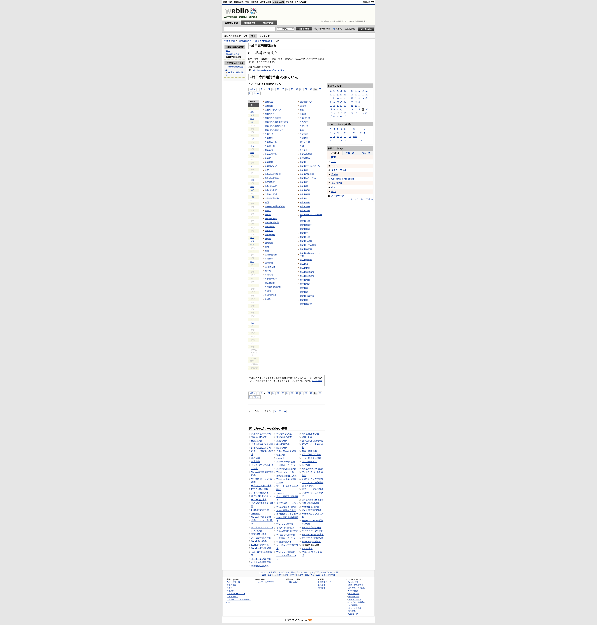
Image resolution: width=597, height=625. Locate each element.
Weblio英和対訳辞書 (311, 527)
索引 (253, 36)
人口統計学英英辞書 (261, 537)
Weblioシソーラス (285, 472)
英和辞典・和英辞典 (356, 588)
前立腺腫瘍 (305, 229)
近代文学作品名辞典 (311, 454)
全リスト (304, 150)
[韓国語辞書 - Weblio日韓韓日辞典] (241, 15)
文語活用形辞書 (258, 437)
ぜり (252, 241)
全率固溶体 (305, 158)
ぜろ (252, 251)
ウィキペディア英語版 (312, 531)
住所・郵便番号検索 (311, 458)
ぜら (252, 238)
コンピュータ (283, 572)
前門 (267, 202)
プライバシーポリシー (236, 594)
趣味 (286, 575)
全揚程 (268, 291)
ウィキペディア (309, 461)
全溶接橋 (269, 275)
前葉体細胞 (270, 283)
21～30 (365, 153)
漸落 (302, 130)
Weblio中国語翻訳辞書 (313, 534)
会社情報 (321, 585)
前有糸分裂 (270, 234)
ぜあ (252, 108)
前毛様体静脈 (271, 186)
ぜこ (252, 139)
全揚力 (303, 106)
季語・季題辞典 (309, 451)
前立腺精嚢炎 (306, 259)
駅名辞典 (280, 454)
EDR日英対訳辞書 (260, 510)
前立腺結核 (305, 202)
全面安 (268, 158)
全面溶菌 (269, 162)
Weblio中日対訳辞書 (261, 548)
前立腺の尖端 (306, 304)
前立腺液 (304, 170)
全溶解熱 (269, 263)
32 (306, 89)
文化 (264, 575)
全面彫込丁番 (271, 142)
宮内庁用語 (307, 437)
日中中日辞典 (265, 2)
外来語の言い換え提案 (262, 444)
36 (250, 93)
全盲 (267, 170)
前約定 (268, 210)
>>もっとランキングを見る (360, 199)
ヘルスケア (278, 575)
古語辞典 (289, 2)
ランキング (264, 36)
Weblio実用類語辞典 (286, 468)
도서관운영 (336, 183)
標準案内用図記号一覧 (312, 440)
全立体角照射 (306, 154)
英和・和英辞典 (251, 2)
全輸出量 (269, 243)
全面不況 (269, 134)
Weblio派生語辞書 (310, 506)
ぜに (252, 180)
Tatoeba (280, 493)
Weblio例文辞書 (259, 541)
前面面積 (269, 150)
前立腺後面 (305, 210)
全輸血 (268, 239)
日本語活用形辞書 (310, 433)
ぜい (252, 112)
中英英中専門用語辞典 (312, 538)
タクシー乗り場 (339, 170)
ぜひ (252, 197)
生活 (269, 575)
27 (283, 89)
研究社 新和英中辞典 (286, 475)
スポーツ (294, 575)
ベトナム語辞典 (354, 608)
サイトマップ (232, 596)
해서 (333, 187)
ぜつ (252, 166)
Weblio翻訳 (353, 591)
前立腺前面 (305, 280)
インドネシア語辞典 (356, 602)
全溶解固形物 (271, 255)
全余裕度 (304, 122)
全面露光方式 (271, 166)
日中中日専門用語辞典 (287, 531)
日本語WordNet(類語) (312, 468)
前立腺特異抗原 (307, 296)
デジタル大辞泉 (284, 433)
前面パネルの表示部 (274, 130)
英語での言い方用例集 (312, 479)
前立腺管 (304, 182)
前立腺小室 (305, 237)
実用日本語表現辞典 (261, 433)
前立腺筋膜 (305, 194)
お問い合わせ (293, 582)
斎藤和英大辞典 (258, 534)
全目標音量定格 (272, 198)
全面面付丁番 (271, 154)
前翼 (302, 110)
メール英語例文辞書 (286, 510)
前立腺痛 (304, 288)
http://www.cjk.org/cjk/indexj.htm (268, 70)
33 (311, 89)
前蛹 (267, 247)
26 (278, 89)
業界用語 (272, 572)
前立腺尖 (304, 264)
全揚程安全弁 (271, 295)
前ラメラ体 (305, 142)
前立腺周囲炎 (306, 225)
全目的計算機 (271, 194)
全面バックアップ (273, 110)
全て (228, 51)
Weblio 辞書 (229, 40)
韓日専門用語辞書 (264, 40)
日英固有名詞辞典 (310, 503)
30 (297, 89)
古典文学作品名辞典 (286, 451)
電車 (293, 572)
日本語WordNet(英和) (312, 499)
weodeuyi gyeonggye (342, 179)
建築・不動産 (326, 572)
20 (280, 411)
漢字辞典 (306, 465)
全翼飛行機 (305, 118)
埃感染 (334, 174)
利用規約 (230, 591)
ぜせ (252, 153)
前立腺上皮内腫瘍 (308, 245)
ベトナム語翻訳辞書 (261, 562)
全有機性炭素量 (272, 222)
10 (275, 411)
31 (301, 89)
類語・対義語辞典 (236, 2)
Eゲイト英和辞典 (259, 489)
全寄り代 (304, 126)
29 (292, 89)
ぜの (252, 190)
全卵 (302, 146)
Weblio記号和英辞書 (261, 517)
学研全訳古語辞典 (260, 565)
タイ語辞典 (353, 605)
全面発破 (269, 102)
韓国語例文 (249, 23)
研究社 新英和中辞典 (261, 485)
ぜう (252, 115)
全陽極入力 (270, 267)
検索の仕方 (231, 585)
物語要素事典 (282, 444)
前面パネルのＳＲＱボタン (277, 122)
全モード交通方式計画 (275, 206)
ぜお (252, 122)
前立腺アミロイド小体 (310, 166)
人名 (312, 575)
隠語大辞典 (281, 447)
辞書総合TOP (368, 2)
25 (273, 89)
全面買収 (269, 106)
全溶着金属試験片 (273, 287)
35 (320, 89)
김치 (333, 161)
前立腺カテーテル (308, 178)
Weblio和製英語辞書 (286, 507)
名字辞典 (255, 461)
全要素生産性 (271, 279)
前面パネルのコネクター (276, 126)
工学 (317, 572)
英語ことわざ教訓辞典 (312, 489)
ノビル (334, 166)
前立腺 (303, 162)
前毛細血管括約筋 (273, 174)
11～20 (350, 153)
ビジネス (263, 572)
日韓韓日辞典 (278, 2)
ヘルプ (229, 588)
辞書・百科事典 (328, 575)
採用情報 (321, 588)
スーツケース (337, 196)
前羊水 (268, 271)
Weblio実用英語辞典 (286, 479)
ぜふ (252, 200)
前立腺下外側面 (307, 174)
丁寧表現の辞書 (284, 437)
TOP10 (334, 153)
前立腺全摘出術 (307, 272)
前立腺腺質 (305, 268)
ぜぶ (252, 323)
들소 (333, 191)
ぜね (252, 187)
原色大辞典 (281, 440)
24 (269, 89)
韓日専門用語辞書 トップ (235, 36)
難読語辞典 (256, 440)
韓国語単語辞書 (284, 541)
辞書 (225, 2)
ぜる (252, 244)
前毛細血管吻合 (272, 178)
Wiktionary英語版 (284, 524)
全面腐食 (269, 138)
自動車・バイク (303, 572)
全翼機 (303, 114)
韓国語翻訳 (268, 23)
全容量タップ (306, 102)
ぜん (252, 262)
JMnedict (255, 513)
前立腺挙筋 (305, 190)
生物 (301, 575)
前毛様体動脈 (271, 190)
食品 (307, 575)
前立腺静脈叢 (306, 249)
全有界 (268, 214)
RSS (310, 620)
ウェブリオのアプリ (265, 582)
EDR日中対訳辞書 (260, 545)
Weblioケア (353, 614)
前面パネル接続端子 (274, 118)
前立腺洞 (304, 300)
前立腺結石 (305, 206)
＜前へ (252, 89)
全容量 (268, 299)
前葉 (267, 251)
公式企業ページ (324, 582)
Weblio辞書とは (233, 582)
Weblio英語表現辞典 (311, 510)
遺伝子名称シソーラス (287, 503)
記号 (355, 136)
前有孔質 (269, 230)
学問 (336, 572)
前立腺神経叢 (306, 241)
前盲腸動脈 (270, 182)
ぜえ (252, 119)
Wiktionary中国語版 (311, 541)
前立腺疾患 (305, 221)
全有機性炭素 (271, 218)
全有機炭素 (270, 226)
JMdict (279, 482)
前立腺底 (304, 292)
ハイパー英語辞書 (260, 492)
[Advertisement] (317, 13)
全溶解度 (269, 259)
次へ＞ (257, 93)
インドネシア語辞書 (261, 558)
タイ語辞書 (307, 548)
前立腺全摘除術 (307, 276)
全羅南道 (304, 134)
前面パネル (270, 114)
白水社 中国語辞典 (285, 528)
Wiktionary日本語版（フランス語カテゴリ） (286, 555)
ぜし (252, 146)
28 (287, 89)
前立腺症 (304, 233)
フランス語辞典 (354, 599)
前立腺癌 (304, 186)
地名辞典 (255, 458)
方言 (318, 575)
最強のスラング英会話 (287, 514)
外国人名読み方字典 (261, 447)
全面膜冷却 (270, 146)
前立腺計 (304, 198)
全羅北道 (304, 138)
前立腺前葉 (305, 284)
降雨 (333, 157)
